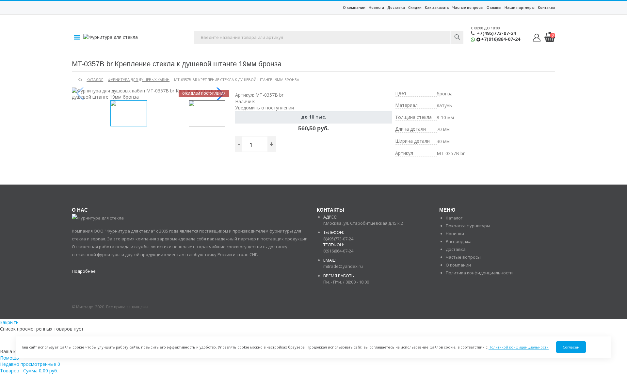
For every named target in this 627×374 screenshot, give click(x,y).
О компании (354, 7)
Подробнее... (85, 271)
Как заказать (437, 7)
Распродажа (459, 241)
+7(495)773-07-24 (496, 33)
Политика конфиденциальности (479, 273)
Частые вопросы (467, 7)
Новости (376, 7)
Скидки (415, 7)
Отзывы (494, 7)
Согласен (571, 347)
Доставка (396, 7)
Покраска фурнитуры (468, 226)
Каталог (454, 218)
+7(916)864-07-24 (500, 39)
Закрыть (9, 322)
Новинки (455, 233)
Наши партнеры (520, 7)
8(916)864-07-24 (338, 251)
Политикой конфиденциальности (519, 347)
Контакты (546, 7)
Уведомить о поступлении (264, 108)
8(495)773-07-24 (338, 239)
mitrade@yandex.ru (343, 266)
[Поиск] (456, 37)
